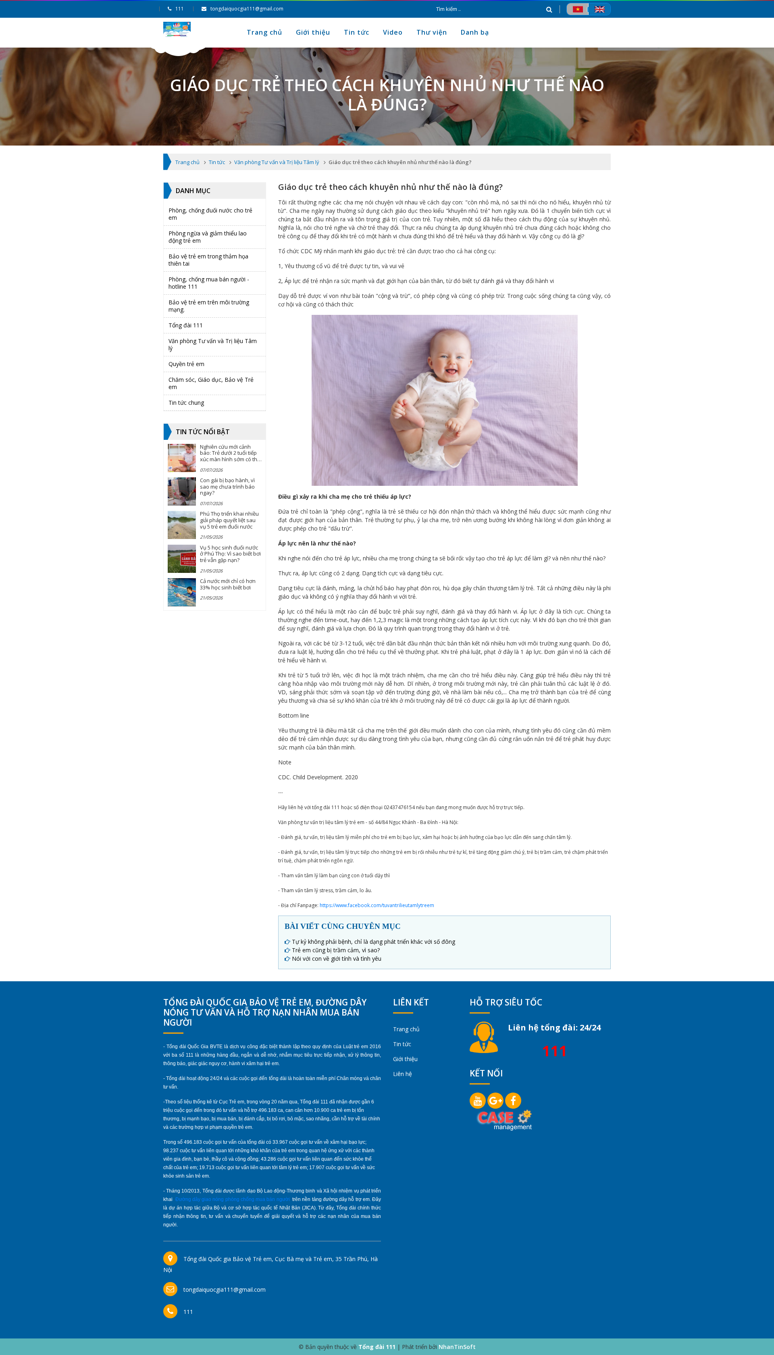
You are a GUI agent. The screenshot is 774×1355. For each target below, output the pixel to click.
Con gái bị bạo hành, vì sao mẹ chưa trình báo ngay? (227, 486)
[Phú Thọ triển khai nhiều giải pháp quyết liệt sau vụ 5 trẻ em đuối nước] (182, 525)
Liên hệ (402, 1074)
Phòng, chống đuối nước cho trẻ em (210, 213)
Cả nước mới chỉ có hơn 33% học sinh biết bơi (228, 584)
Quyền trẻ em (186, 364)
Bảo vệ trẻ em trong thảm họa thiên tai (208, 259)
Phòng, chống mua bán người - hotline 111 (209, 282)
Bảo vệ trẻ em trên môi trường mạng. (209, 305)
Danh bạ (475, 32)
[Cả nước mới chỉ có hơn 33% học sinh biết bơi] (182, 592)
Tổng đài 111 (186, 325)
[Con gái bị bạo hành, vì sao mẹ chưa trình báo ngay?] (182, 491)
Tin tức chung (186, 402)
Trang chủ (264, 32)
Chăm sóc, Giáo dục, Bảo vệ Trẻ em (211, 383)
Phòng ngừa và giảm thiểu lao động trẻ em (208, 236)
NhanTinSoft (457, 1347)
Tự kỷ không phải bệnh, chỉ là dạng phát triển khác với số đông (373, 941)
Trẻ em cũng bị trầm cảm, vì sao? (336, 950)
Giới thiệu (313, 32)
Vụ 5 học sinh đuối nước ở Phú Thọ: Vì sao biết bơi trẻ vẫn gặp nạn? (230, 554)
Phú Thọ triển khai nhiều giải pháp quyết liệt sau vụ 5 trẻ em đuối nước (229, 520)
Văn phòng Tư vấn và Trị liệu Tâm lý (213, 344)
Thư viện (431, 32)
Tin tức (356, 32)
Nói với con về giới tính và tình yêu (336, 958)
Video (393, 32)
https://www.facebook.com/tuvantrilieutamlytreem (377, 905)
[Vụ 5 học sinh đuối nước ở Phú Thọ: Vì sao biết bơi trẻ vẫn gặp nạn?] (182, 559)
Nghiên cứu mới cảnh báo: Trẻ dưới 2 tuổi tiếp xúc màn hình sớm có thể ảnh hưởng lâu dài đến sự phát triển (230, 459)
